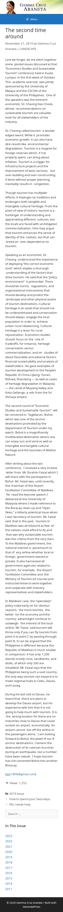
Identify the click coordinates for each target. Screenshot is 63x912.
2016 (8, 873)
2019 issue (16, 794)
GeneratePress (31, 906)
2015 (8, 878)
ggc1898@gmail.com (20, 774)
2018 (8, 862)
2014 (8, 884)
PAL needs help (19, 804)
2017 (8, 868)
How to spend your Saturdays (29, 799)
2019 (8, 857)
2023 (8, 836)
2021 (8, 846)
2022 (8, 841)
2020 (8, 852)
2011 (8, 889)
